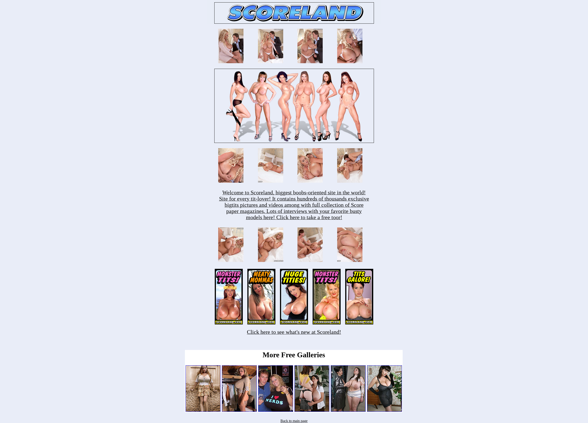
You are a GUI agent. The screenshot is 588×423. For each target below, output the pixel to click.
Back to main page (294, 421)
